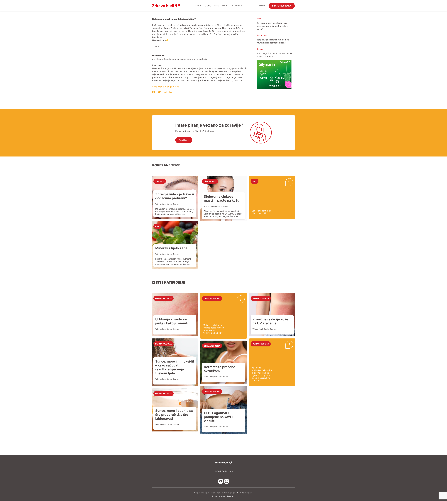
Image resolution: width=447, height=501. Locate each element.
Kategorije (237, 6)
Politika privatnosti (231, 493)
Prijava (262, 6)
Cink (254, 181)
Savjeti (198, 6)
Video (216, 6)
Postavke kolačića (246, 493)
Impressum (205, 493)
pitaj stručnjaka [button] (281, 5)
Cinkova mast (210, 181)
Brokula (260, 49)
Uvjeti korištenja (217, 493)
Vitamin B (159, 181)
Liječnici (208, 6)
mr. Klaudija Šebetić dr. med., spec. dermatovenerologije (179, 59)
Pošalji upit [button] (184, 140)
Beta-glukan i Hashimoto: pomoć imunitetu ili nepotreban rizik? (273, 41)
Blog (224, 6)
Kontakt (197, 493)
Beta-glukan (262, 35)
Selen (259, 18)
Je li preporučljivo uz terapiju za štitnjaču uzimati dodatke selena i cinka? (273, 25)
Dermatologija (163, 298)
